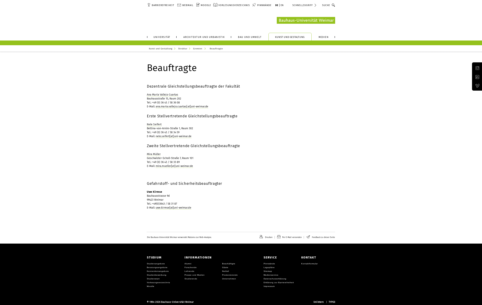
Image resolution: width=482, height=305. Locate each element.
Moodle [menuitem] (206, 5)
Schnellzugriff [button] (302, 5)
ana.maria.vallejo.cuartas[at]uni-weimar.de (182, 106)
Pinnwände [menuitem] (264, 5)
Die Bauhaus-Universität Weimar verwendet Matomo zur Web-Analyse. (179, 237)
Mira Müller (154, 154)
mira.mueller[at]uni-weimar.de (174, 166)
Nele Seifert (154, 124)
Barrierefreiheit (163, 5)
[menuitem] (160, 5)
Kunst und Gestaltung (160, 48)
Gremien (197, 48)
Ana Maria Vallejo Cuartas (162, 94)
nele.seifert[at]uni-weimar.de (173, 136)
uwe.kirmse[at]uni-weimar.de (173, 207)
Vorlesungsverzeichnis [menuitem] (234, 5)
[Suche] (333, 5)
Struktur (182, 48)
